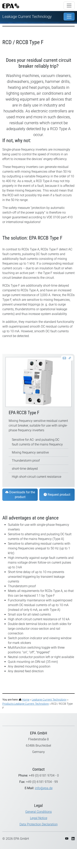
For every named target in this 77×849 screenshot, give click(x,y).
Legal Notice (38, 818)
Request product (58, 494)
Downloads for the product (21, 494)
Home (25, 699)
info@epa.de (44, 788)
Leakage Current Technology (27, 16)
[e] (69, 16)
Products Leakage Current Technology (25, 703)
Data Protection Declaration (39, 824)
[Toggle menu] (69, 5)
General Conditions (38, 812)
